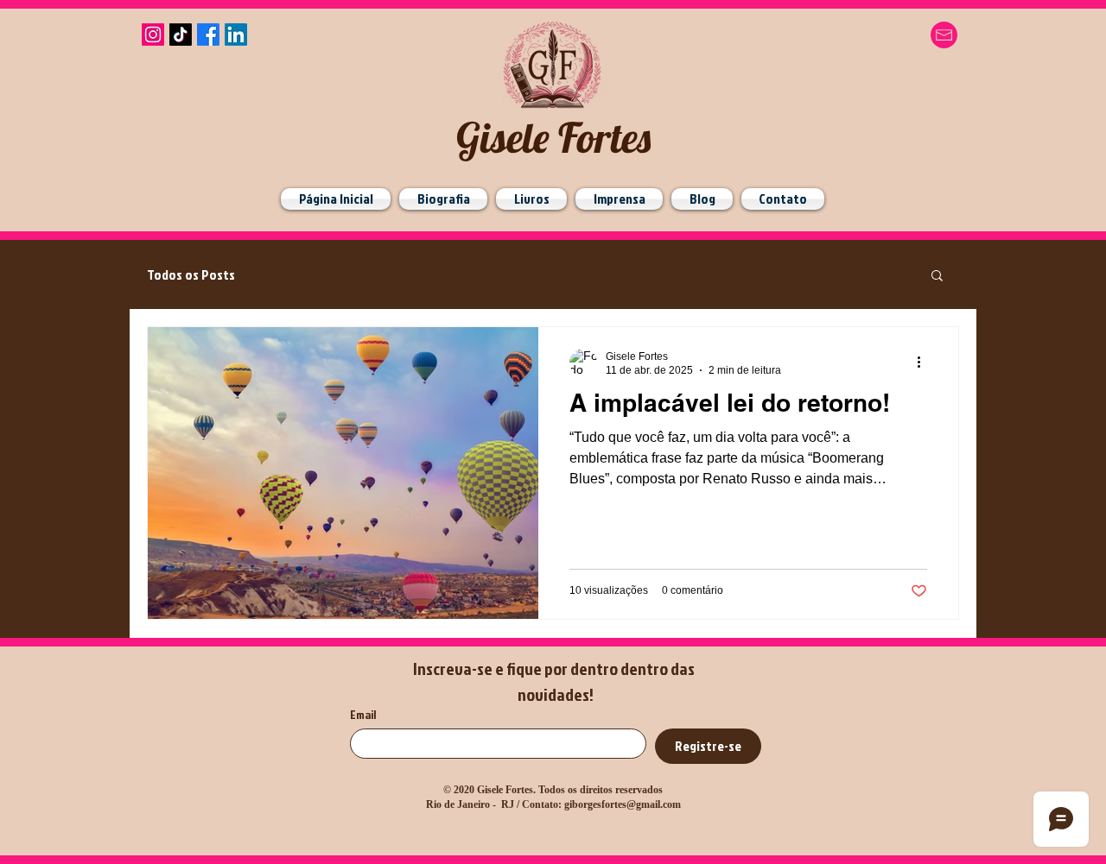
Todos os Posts (191, 274)
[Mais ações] (924, 362)
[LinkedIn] (236, 34)
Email (363, 714)
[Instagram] (153, 34)
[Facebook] (208, 34)
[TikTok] (180, 34)
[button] (937, 277)
